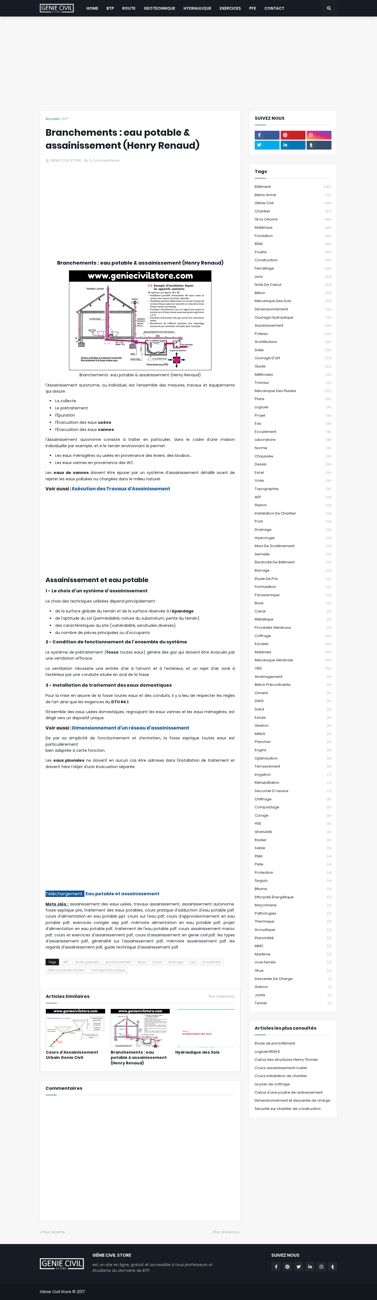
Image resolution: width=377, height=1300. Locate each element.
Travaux (293, 382)
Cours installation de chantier (281, 1075)
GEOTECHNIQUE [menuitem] (159, 8)
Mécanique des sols (293, 300)
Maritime (293, 954)
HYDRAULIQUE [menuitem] (197, 8)
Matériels (293, 652)
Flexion (293, 505)
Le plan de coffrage (272, 1084)
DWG (293, 701)
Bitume (293, 888)
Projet (293, 415)
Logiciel (293, 407)
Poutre (293, 252)
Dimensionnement (293, 309)
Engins (293, 750)
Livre (293, 276)
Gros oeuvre (293, 219)
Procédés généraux (293, 627)
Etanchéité (293, 938)
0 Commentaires (104, 160)
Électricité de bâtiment (293, 562)
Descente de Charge (293, 978)
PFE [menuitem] (252, 8)
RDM (293, 243)
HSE (293, 823)
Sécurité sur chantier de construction (288, 1108)
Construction (293, 260)
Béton (293, 292)
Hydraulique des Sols (197, 1052)
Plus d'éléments (222, 996)
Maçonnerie (293, 905)
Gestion (293, 725)
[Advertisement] (188, 63)
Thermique (293, 921)
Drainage (176, 962)
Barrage (293, 570)
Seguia (293, 880)
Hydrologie (293, 537)
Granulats (293, 831)
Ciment (293, 693)
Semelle (293, 554)
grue (293, 970)
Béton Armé (293, 195)
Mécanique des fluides (66, 970)
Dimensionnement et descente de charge (292, 1100)
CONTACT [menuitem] (274, 8)
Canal (157, 962)
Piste (293, 864)
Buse (141, 962)
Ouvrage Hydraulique (108, 970)
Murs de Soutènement (293, 545)
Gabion (293, 986)
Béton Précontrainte (293, 684)
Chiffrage (293, 799)
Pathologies (293, 913)
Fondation (293, 235)
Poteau (293, 333)
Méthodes (293, 374)
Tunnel (293, 1003)
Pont (293, 521)
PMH (293, 856)
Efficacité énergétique (293, 897)
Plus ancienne (225, 1232)
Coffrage (293, 635)
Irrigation (293, 774)
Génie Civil (293, 203)
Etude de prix (293, 578)
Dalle (293, 350)
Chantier (293, 211)
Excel (293, 472)
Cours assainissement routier (281, 1067)
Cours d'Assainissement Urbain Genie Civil (72, 1055)
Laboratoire (293, 439)
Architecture (293, 341)
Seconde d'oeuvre (293, 790)
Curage (293, 815)
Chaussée (293, 456)
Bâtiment (293, 186)
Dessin (293, 464)
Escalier (293, 643)
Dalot (293, 709)
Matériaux (293, 227)
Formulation (293, 586)
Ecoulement (212, 962)
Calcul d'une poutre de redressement (289, 1092)
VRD (293, 668)
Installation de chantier (293, 513)
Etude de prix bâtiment (275, 1043)
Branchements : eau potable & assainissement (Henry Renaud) (139, 1058)
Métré (293, 733)
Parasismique (293, 595)
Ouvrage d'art (293, 358)
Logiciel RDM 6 (267, 1051)
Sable (293, 848)
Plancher (293, 741)
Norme (293, 448)
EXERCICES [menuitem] (230, 8)
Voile (293, 480)
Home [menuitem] (92, 8)
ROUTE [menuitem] (129, 8)
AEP (65, 118)
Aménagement (87, 962)
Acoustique (293, 929)
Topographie (293, 488)
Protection (293, 872)
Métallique (293, 619)
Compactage (293, 807)
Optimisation (293, 758)
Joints (293, 995)
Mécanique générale (293, 660)
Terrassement (293, 766)
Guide (293, 366)
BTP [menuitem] (110, 8)
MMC (293, 946)
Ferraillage (293, 268)
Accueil (52, 118)
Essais (293, 717)
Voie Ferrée (293, 962)
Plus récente (54, 1232)
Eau (193, 962)
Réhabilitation (293, 782)
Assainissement (118, 962)
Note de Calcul (293, 284)
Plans (293, 398)
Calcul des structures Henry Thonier (286, 1059)
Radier (293, 840)
